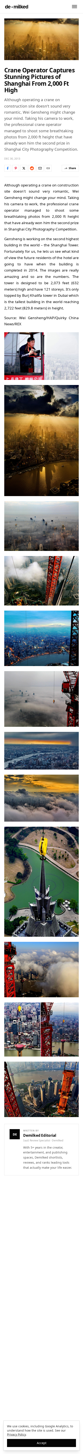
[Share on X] (23, 168)
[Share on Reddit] (32, 168)
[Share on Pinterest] (15, 168)
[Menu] (74, 6)
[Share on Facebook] (7, 168)
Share (72, 168)
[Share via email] (40, 168)
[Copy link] (48, 168)
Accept (41, 1443)
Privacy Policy (16, 1434)
